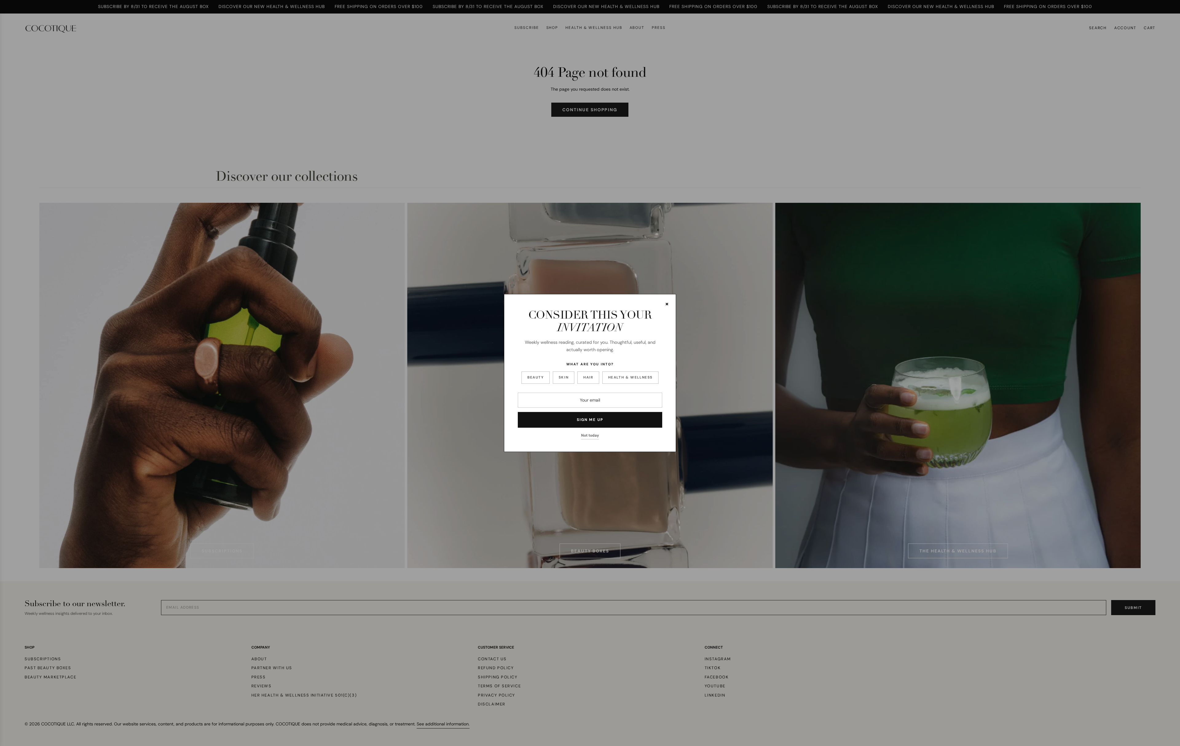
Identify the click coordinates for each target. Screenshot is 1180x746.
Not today (590, 435)
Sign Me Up (590, 419)
